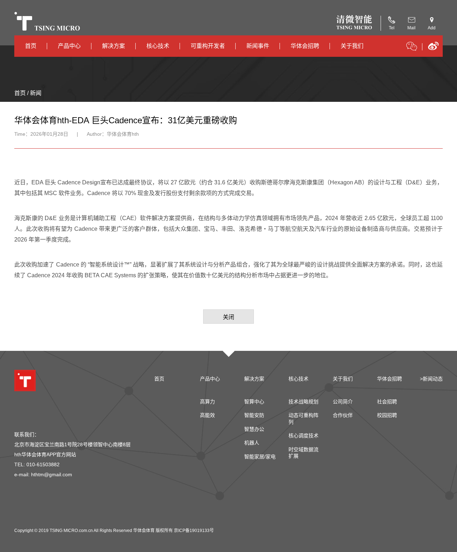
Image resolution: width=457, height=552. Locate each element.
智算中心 (254, 401)
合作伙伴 (343, 415)
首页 (30, 46)
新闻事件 (257, 46)
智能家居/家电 (260, 456)
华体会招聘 (305, 46)
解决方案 (113, 46)
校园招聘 (387, 415)
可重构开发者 (208, 46)
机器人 (251, 443)
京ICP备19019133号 (194, 530)
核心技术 (157, 46)
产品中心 (69, 46)
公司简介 (343, 401)
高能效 (207, 415)
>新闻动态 (431, 379)
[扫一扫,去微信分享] (411, 47)
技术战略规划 (303, 401)
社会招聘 (387, 401)
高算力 (207, 401)
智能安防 (254, 415)
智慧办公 (254, 429)
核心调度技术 (303, 435)
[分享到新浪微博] (433, 48)
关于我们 (352, 46)
